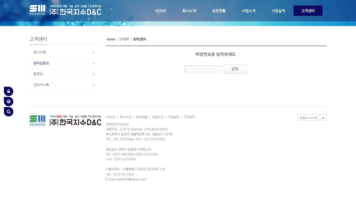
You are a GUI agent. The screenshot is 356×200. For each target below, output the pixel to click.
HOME (160, 11)
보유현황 (219, 11)
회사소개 (189, 11)
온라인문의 (41, 63)
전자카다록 (41, 85)
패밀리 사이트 (309, 117)
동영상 (38, 74)
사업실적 (278, 11)
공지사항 (39, 52)
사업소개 (248, 11)
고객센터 (308, 11)
